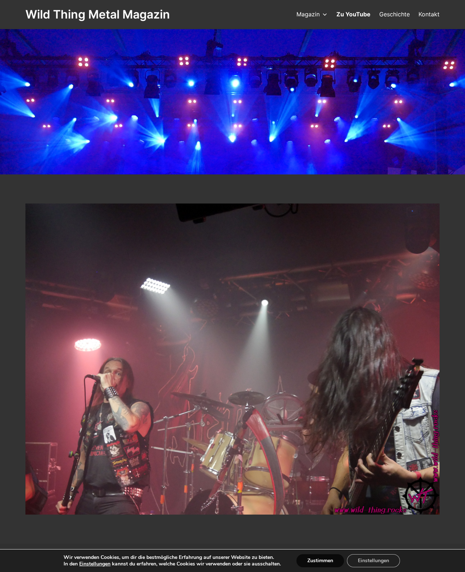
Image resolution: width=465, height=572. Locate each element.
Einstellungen (94, 564)
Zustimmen (320, 560)
